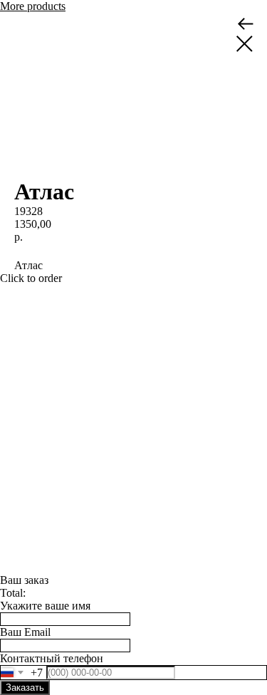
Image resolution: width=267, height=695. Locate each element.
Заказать (25, 687)
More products (33, 6)
